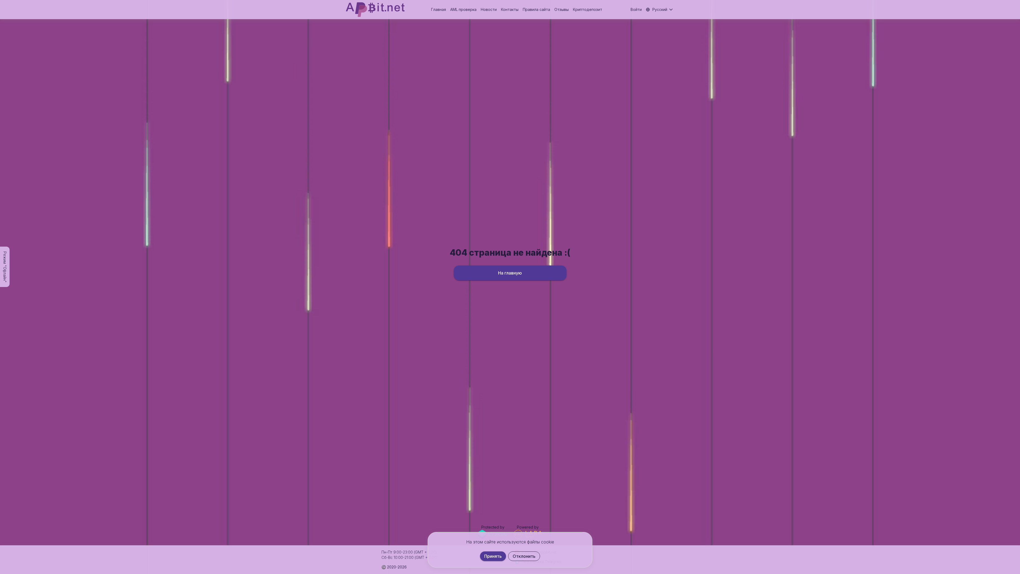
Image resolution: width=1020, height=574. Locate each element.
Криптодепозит (587, 9)
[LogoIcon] (375, 9)
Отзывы (561, 9)
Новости (489, 9)
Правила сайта (536, 9)
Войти (636, 9)
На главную (510, 273)
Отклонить (524, 556)
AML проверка (463, 9)
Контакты (509, 9)
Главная (438, 9)
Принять (493, 556)
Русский (659, 9)
